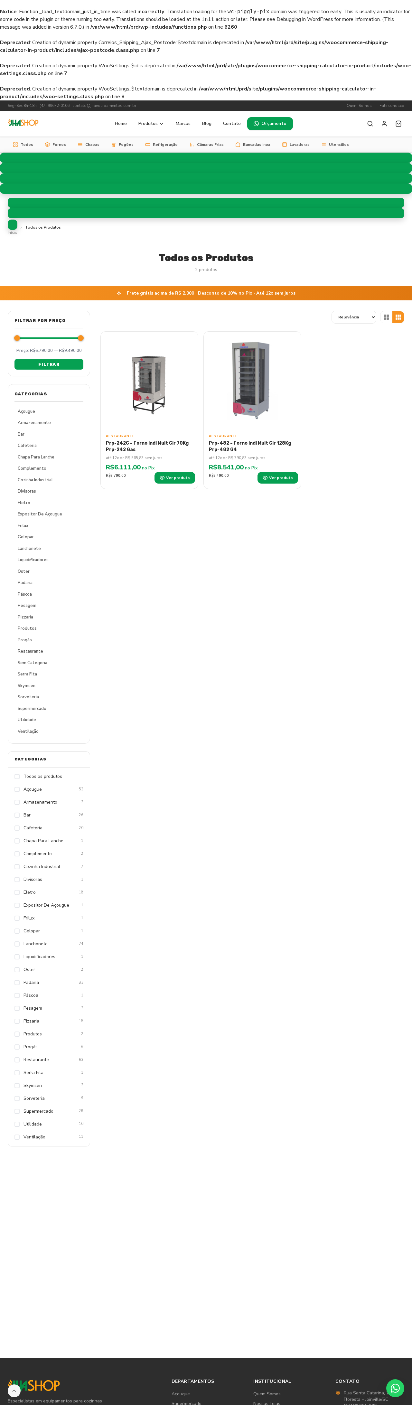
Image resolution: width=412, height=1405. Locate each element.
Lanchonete (29, 549)
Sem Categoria (32, 663)
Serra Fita (27, 674)
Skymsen (26, 686)
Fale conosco (391, 105)
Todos (27, 144)
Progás (25, 640)
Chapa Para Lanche (36, 457)
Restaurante (30, 651)
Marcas (183, 123)
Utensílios (339, 144)
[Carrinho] (398, 123)
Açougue (26, 411)
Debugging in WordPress (304, 19)
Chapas (92, 144)
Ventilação (28, 731)
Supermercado (32, 709)
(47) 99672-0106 (55, 105)
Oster (24, 571)
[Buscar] (370, 123)
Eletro (24, 503)
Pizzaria (25, 617)
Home (121, 123)
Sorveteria (28, 697)
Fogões (126, 144)
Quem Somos (359, 105)
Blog (206, 123)
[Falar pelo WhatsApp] (395, 1388)
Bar (21, 434)
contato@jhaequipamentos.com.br (104, 105)
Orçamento (273, 123)
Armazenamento (34, 423)
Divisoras (27, 491)
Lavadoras (300, 144)
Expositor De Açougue (40, 514)
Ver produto (178, 477)
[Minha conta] (384, 123)
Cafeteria (27, 445)
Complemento (32, 468)
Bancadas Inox (256, 144)
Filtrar (48, 364)
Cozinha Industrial (35, 480)
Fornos (59, 144)
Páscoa (25, 594)
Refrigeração (165, 144)
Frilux (23, 526)
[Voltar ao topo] (14, 1390)
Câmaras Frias (210, 144)
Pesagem (27, 605)
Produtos (148, 123)
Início (12, 232)
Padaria (25, 583)
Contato (232, 123)
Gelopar (26, 537)
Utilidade (27, 720)
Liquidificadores (33, 560)
